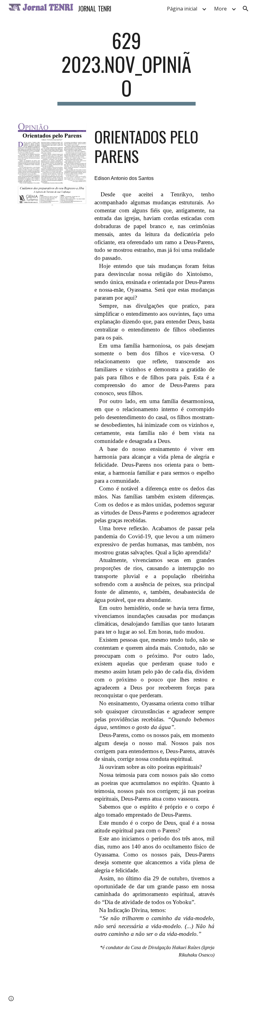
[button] (245, 8)
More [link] (220, 8)
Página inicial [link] (182, 8)
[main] (126, 67)
